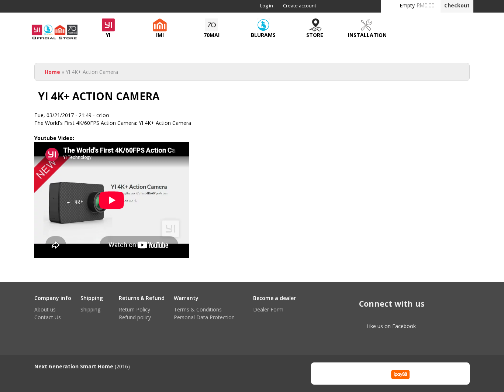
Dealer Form (268, 309)
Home (52, 71)
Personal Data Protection (204, 317)
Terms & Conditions (198, 309)
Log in (266, 6)
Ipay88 (400, 373)
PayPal (364, 373)
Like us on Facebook (391, 326)
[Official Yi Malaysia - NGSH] (55, 38)
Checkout (457, 5)
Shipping (90, 309)
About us (45, 309)
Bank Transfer (327, 373)
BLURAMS (263, 34)
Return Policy (134, 309)
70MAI (212, 34)
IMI (160, 34)
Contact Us (47, 317)
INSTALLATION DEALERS (367, 36)
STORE (314, 34)
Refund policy (135, 317)
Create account (299, 6)
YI (108, 34)
